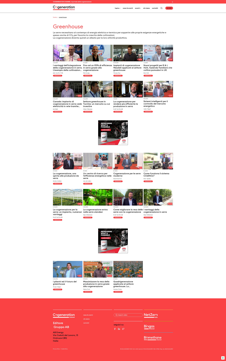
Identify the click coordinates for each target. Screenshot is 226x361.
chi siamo (146, 8)
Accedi (169, 8)
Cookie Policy (64, 349)
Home (55, 17)
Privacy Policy (56, 349)
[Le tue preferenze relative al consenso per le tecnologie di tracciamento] (223, 358)
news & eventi (128, 8)
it (172, 2)
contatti (155, 8)
